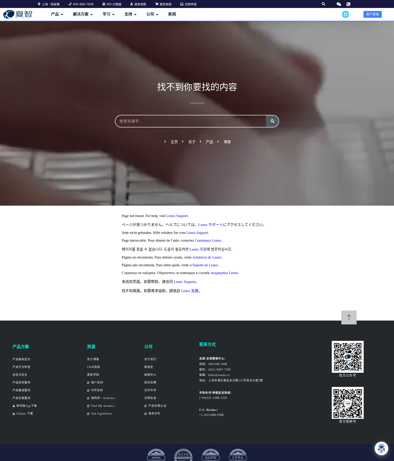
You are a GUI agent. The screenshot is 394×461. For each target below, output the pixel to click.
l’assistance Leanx (208, 240)
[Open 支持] (135, 14)
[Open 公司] (157, 14)
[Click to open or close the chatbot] (381, 448)
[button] (323, 4)
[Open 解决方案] (91, 14)
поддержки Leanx (224, 273)
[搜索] (272, 121)
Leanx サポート (210, 225)
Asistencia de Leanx (206, 257)
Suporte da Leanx (205, 265)
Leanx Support (177, 216)
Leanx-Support (197, 233)
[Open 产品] (62, 14)
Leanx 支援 (189, 291)
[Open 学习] (113, 14)
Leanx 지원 (198, 249)
